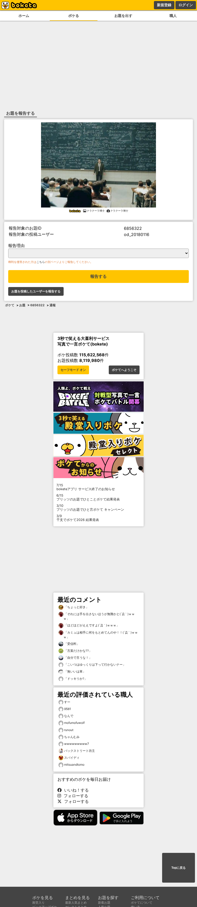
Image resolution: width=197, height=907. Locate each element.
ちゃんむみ (72, 737)
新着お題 (104, 902)
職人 (173, 15)
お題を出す (123, 15)
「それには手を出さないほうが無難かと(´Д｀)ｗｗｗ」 (99, 616)
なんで (68, 716)
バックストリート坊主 (79, 751)
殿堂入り (38, 902)
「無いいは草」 (74, 671)
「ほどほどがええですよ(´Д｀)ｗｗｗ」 (91, 625)
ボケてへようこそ (124, 370)
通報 (53, 305)
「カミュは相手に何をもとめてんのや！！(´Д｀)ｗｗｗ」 (100, 634)
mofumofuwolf (74, 723)
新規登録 (164, 5)
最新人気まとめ (76, 902)
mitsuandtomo (74, 764)
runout (68, 730)
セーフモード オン (73, 370)
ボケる (73, 15)
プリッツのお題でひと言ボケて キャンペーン (90, 507)
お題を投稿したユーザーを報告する (36, 291)
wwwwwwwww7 (76, 744)
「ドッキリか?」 (75, 679)
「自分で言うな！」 (77, 657)
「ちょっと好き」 (76, 607)
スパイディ (72, 758)
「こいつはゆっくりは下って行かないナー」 (94, 664)
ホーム (23, 15)
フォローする (74, 795)
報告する (98, 276)
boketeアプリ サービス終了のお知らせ (85, 487)
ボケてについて (141, 902)
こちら (40, 262)
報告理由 (16, 245)
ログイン (186, 5)
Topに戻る (178, 868)
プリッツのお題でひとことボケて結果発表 (88, 497)
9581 (67, 709)
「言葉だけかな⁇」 (77, 651)
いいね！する (75, 790)
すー (67, 702)
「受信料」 (71, 644)
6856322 (37, 305)
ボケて (9, 305)
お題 (22, 305)
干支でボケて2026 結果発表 (77, 518)
